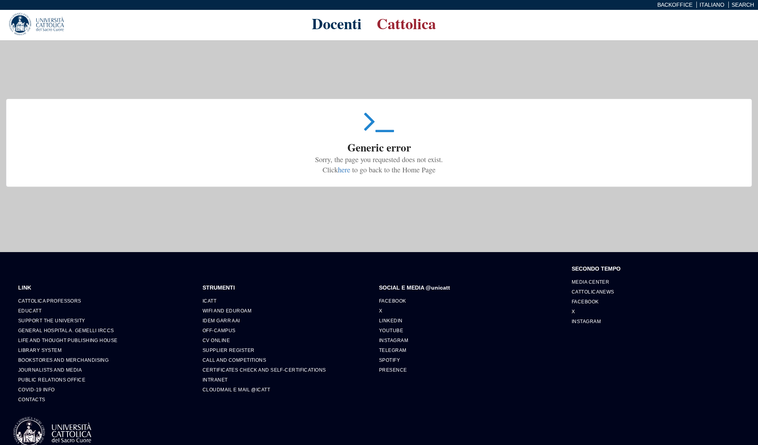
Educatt (29, 310)
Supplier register (228, 350)
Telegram (393, 350)
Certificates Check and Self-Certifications (264, 369)
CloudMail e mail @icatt (236, 389)
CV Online (216, 340)
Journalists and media (50, 369)
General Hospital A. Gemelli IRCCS (66, 330)
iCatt (209, 300)
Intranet (215, 379)
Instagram (393, 340)
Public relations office (51, 379)
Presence (393, 369)
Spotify (389, 360)
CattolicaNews (593, 291)
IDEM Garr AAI (221, 320)
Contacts (31, 399)
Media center (590, 281)
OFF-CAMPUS (219, 330)
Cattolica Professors (49, 300)
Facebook (392, 300)
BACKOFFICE (674, 5)
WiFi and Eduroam (227, 310)
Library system (40, 350)
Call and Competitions (234, 360)
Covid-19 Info (36, 389)
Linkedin (391, 320)
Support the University (51, 320)
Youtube (391, 330)
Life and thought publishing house (68, 340)
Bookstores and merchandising (63, 360)
